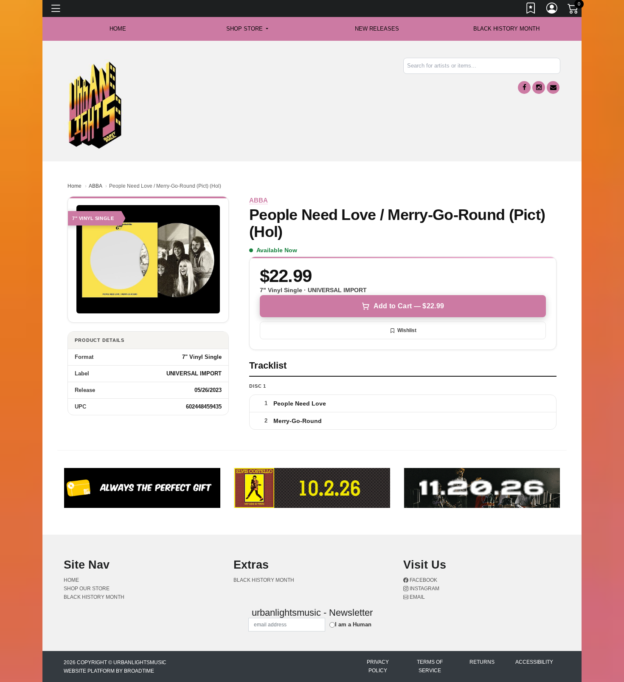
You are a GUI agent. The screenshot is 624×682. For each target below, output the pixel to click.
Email (416, 597)
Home (74, 186)
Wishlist (406, 330)
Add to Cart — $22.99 (409, 306)
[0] (573, 10)
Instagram (423, 589)
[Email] (553, 87)
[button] (247, 29)
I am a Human (353, 624)
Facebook (422, 580)
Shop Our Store (87, 589)
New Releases (377, 28)
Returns (482, 662)
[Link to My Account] (552, 9)
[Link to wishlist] (531, 9)
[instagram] (538, 87)
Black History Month (506, 28)
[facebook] (524, 87)
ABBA (95, 186)
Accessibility (534, 662)
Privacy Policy (378, 666)
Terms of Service (430, 666)
